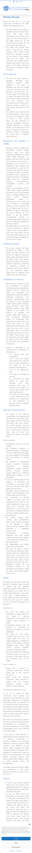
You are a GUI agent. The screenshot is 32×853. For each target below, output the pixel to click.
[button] (29, 824)
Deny (16, 843)
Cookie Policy (12, 850)
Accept (16, 838)
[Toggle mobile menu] (29, 12)
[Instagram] (21, 1)
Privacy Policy (19, 850)
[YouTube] (13, 1)
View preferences (16, 847)
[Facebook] (10, 1)
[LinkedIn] (17, 1)
